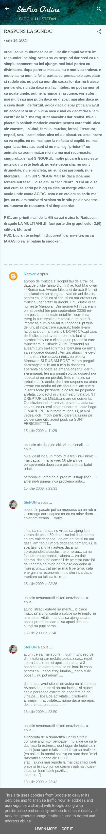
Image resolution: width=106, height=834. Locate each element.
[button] (99, 32)
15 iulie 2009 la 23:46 (40, 633)
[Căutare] (99, 9)
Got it (67, 829)
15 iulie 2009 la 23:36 (40, 584)
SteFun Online (37, 9)
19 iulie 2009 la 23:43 (40, 782)
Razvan (30, 274)
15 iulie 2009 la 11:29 (40, 431)
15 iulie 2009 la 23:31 (40, 488)
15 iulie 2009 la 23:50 (40, 712)
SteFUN (30, 502)
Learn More (46, 829)
